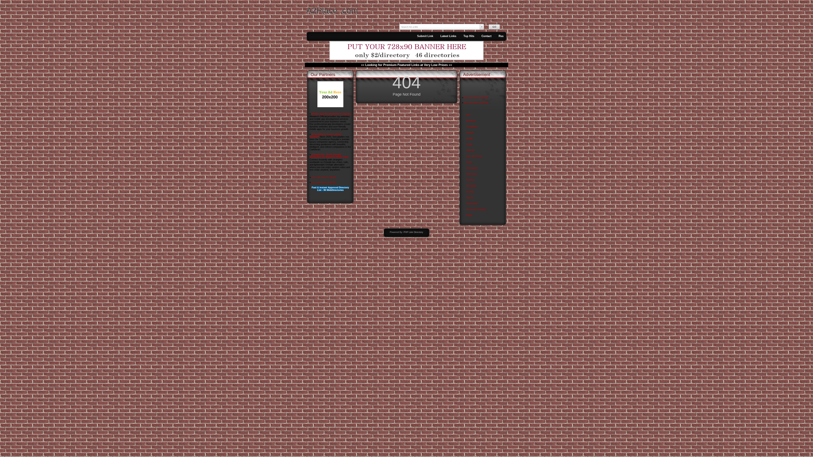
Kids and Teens (474, 156)
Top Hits (468, 36)
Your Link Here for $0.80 (323, 177)
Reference (471, 174)
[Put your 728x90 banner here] (406, 59)
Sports (469, 197)
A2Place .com (332, 10)
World (469, 215)
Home (469, 144)
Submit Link (425, 36)
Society (470, 191)
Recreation (472, 168)
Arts (468, 114)
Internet (470, 150)
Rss (501, 36)
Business (471, 120)
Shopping (471, 185)
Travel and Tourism (476, 209)
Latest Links (448, 36)
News (469, 162)
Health (469, 138)
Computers (472, 126)
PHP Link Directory (413, 232)
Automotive (472, 203)
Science (470, 180)
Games (470, 132)
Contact (486, 36)
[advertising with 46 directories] (330, 106)
